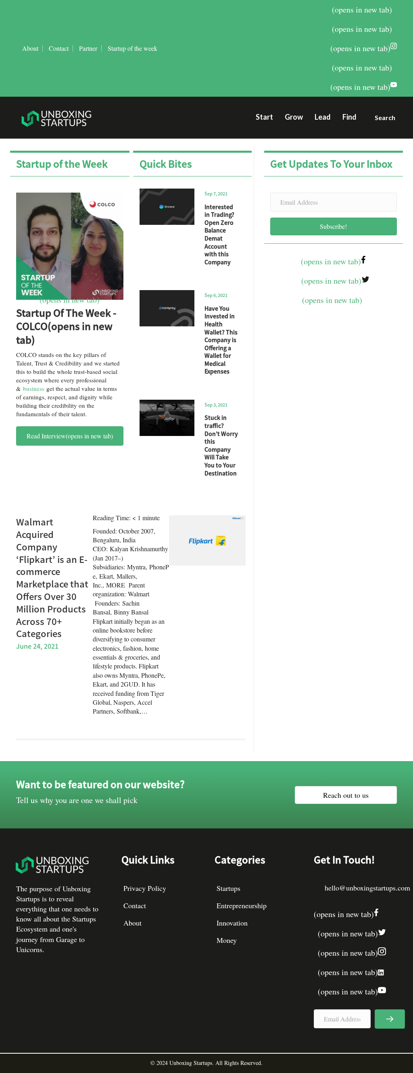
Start (264, 116)
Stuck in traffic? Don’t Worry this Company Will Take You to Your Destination (221, 445)
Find (349, 116)
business (33, 388)
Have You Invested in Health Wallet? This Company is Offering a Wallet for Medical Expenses (221, 340)
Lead (323, 116)
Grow (294, 116)
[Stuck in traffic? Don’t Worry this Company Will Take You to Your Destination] (167, 418)
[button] (382, 119)
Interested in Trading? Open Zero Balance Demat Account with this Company (219, 234)
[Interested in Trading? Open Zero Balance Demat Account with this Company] (167, 207)
